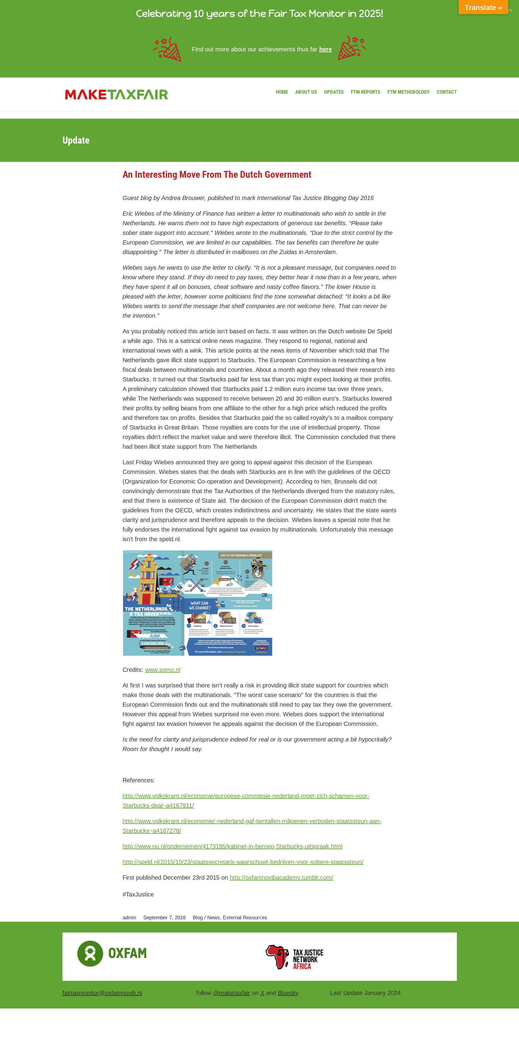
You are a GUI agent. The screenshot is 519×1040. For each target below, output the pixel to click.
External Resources (245, 917)
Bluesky (288, 993)
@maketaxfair (231, 993)
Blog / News (206, 917)
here (325, 49)
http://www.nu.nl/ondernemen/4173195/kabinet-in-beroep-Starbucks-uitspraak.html (232, 846)
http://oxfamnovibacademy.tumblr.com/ (281, 877)
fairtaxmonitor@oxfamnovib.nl (102, 993)
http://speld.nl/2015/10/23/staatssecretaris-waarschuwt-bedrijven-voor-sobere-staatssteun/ (243, 862)
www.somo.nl (162, 669)
